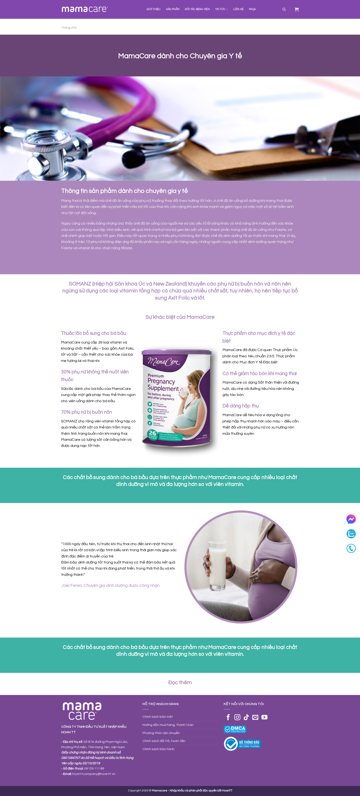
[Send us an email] (255, 717)
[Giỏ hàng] (297, 9)
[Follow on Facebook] (228, 717)
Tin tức (220, 9)
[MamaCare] (100, 9)
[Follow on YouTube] (264, 717)
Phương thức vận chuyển (161, 733)
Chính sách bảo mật (157, 716)
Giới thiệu (154, 9)
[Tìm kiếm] (284, 9)
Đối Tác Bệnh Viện (197, 9)
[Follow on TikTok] (246, 717)
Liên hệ (238, 9)
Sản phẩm (173, 9)
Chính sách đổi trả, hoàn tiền (163, 741)
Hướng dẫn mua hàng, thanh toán (168, 725)
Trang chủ (69, 27)
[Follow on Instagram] (237, 717)
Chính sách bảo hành (158, 749)
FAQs (252, 9)
